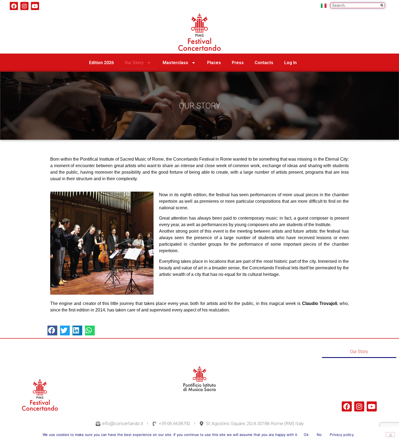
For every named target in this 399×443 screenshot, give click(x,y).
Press (238, 62)
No (319, 434)
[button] (52, 330)
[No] (390, 434)
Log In (290, 62)
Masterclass (175, 62)
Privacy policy (342, 434)
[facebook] (14, 6)
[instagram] (24, 6)
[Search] (382, 5)
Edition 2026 (101, 62)
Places (214, 62)
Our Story (134, 62)
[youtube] (35, 6)
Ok (306, 434)
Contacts (264, 62)
